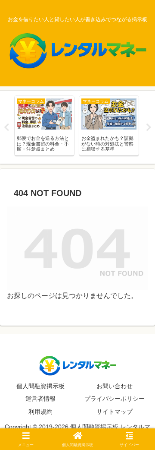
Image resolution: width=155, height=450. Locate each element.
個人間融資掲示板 (40, 386)
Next (148, 127)
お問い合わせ (114, 386)
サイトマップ (114, 411)
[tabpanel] (44, 125)
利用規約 (40, 411)
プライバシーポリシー (114, 398)
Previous (6, 127)
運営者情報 (40, 398)
